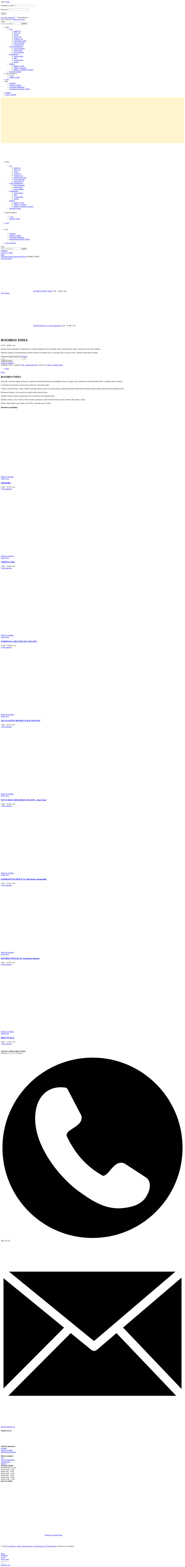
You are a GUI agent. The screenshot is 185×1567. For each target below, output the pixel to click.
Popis (3, 372)
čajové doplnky (19, 52)
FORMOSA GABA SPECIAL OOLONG (19, 641)
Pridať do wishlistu (7, 363)
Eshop (8, 257)
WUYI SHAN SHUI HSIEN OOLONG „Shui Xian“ (24, 800)
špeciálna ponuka (15, 72)
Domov (3, 257)
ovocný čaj (17, 37)
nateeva (49, 365)
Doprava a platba (15, 85)
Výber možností (6, 489)
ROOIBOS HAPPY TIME (42, 291)
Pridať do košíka (7, 361)
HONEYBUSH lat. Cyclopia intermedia (47, 326)
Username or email (8, 5)
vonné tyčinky (18, 56)
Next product (5, 293)
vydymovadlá (18, 60)
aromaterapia (13, 54)
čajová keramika (19, 48)
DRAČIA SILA (7, 1038)
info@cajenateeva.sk (8, 1427)
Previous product (6, 258)
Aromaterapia (5, 1462)
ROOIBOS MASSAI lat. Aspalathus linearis (20, 958)
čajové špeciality (19, 43)
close (8, 2)
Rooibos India (58, 365)
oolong (16, 35)
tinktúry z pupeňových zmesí (23, 70)
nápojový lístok (14, 77)
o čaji (7, 79)
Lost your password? (8, 17)
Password (5, 9)
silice (15, 58)
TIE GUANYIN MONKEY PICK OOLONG (20, 720)
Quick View (5, 479)
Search (24, 23)
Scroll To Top (5, 1565)
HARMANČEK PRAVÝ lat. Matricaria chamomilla (24, 879)
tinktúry (12, 64)
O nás (11, 75)
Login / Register (10, 95)
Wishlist (7, 93)
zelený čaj (17, 31)
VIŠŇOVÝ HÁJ (8, 562)
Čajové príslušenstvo (8, 1460)
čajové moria (18, 50)
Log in (3, 13)
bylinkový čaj (18, 39)
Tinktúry (4, 1464)
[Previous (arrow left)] (2, 1563)
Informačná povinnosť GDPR (19, 89)
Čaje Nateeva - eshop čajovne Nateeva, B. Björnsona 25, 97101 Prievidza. (31, 1546)
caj (45, 365)
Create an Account (18, 19)
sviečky (16, 62)
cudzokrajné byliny (20, 41)
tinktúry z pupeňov (20, 68)
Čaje (2, 1458)
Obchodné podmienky (17, 87)
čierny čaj (17, 33)
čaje (10, 29)
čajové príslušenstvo (16, 46)
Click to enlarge (6, 335)
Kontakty (12, 83)
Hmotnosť (4, 356)
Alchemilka (6, 483)
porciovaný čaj (19, 45)
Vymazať (24, 356)
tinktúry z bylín (19, 66)
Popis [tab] (7, 369)
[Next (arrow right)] (4, 1563)
